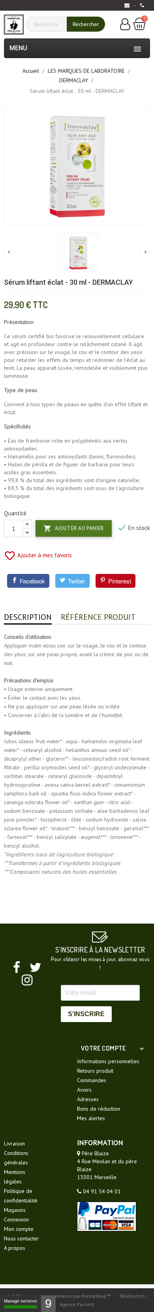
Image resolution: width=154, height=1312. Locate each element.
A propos (14, 1247)
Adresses (88, 1099)
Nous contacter (21, 1238)
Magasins (15, 1210)
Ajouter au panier (73, 528)
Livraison (14, 1143)
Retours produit (95, 1070)
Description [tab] (28, 617)
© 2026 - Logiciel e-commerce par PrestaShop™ (59, 1296)
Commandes (91, 1080)
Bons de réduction (98, 1108)
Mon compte (19, 1228)
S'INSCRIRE (86, 1014)
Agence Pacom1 (77, 1304)
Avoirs (84, 1089)
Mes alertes (91, 1118)
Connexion (16, 1219)
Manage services (20, 1301)
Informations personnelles (108, 1061)
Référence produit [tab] (98, 617)
